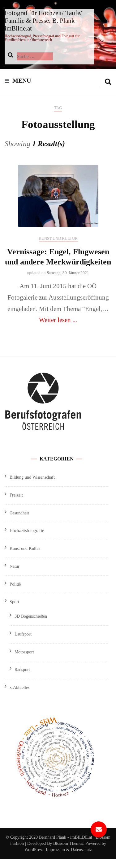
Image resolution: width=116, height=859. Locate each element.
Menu (21, 80)
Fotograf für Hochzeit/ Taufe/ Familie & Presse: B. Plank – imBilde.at (43, 20)
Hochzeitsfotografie (27, 530)
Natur (14, 566)
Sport (14, 601)
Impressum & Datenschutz (69, 849)
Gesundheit (19, 513)
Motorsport (24, 652)
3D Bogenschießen (31, 616)
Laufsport (23, 634)
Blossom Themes (67, 843)
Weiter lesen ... (58, 320)
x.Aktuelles (19, 687)
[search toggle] (108, 82)
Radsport (22, 669)
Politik (15, 584)
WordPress (33, 849)
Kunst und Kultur (58, 238)
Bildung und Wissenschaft (32, 477)
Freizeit (16, 495)
